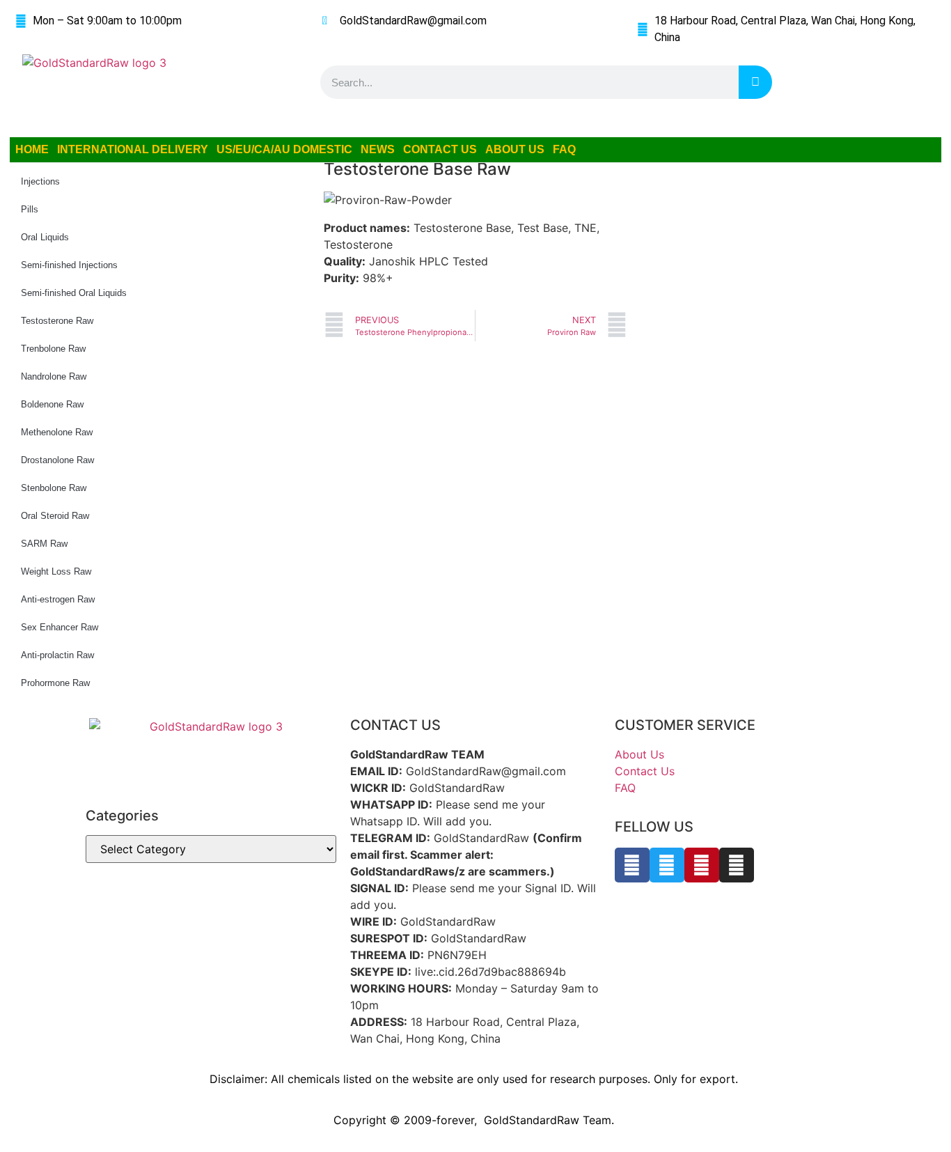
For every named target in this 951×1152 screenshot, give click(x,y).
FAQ (564, 149)
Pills (29, 209)
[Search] (755, 82)
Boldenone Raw (52, 404)
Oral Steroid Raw (55, 516)
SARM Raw (44, 543)
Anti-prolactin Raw (57, 655)
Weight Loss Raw (56, 571)
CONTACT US (440, 149)
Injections (40, 181)
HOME (32, 149)
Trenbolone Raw (53, 348)
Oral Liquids (45, 237)
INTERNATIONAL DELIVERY (132, 149)
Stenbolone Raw (53, 488)
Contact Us (645, 771)
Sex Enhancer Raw (59, 627)
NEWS (378, 149)
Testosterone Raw (57, 321)
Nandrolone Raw (53, 376)
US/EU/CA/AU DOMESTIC (284, 149)
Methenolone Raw (57, 432)
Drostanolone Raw (57, 460)
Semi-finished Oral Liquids (74, 293)
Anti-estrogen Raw (58, 599)
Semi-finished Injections (69, 265)
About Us (639, 754)
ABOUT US (514, 149)
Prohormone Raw (55, 683)
